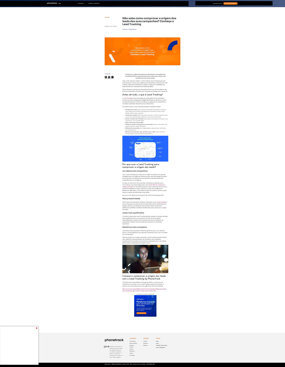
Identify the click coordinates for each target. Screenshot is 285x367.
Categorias (80, 3)
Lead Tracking (128, 98)
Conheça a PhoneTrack (93, 3)
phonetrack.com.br (217, 3)
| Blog (59, 3)
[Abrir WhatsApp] (281, 363)
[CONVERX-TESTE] (145, 316)
